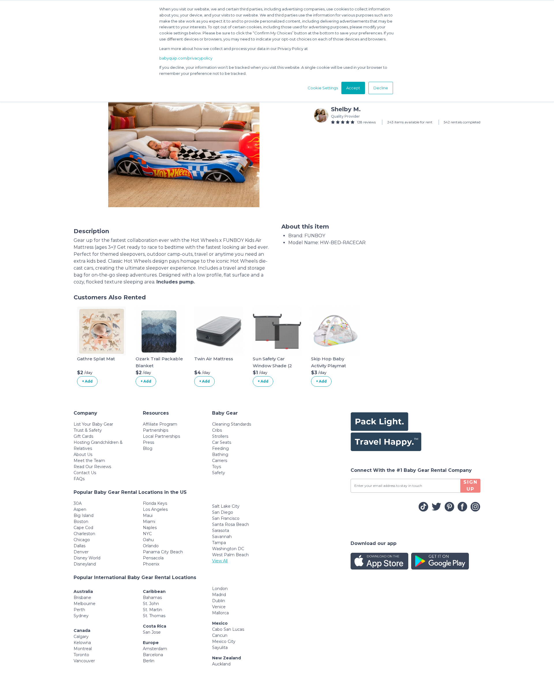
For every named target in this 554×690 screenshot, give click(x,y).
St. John (151, 603)
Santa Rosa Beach (230, 524)
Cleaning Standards (231, 424)
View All (220, 560)
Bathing (220, 454)
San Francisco (225, 518)
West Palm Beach (230, 554)
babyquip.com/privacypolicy (185, 58)
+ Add (87, 381)
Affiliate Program (160, 424)
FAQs (79, 478)
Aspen (80, 509)
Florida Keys (155, 503)
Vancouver (84, 660)
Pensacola (153, 558)
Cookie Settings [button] (323, 88)
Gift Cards (83, 436)
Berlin (148, 660)
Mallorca (220, 612)
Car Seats (221, 442)
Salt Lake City (225, 506)
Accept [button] (353, 88)
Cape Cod (83, 527)
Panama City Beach (163, 551)
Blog (147, 448)
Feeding (220, 448)
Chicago (82, 539)
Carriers (219, 460)
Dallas (79, 545)
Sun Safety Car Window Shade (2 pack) (272, 365)
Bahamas (152, 597)
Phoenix (151, 564)
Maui (148, 515)
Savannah (222, 536)
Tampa (219, 542)
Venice (219, 606)
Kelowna (82, 642)
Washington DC (228, 548)
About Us (83, 454)
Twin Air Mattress (213, 358)
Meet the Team (89, 460)
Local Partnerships (161, 436)
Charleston (84, 533)
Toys (216, 466)
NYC (147, 533)
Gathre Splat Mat (96, 358)
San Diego (222, 512)
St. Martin (152, 609)
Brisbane (82, 597)
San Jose (152, 632)
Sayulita (220, 647)
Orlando (151, 545)
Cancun (219, 635)
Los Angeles (155, 509)
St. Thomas (154, 615)
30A (78, 503)
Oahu (148, 539)
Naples (150, 527)
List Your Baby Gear (93, 424)
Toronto (81, 654)
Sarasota (220, 530)
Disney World (87, 558)
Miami (149, 521)
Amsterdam (155, 648)
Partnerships (155, 430)
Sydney (81, 615)
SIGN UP (470, 485)
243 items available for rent (410, 122)
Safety (218, 472)
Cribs (217, 430)
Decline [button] (380, 88)
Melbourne (85, 603)
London (220, 588)
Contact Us (85, 472)
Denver (81, 551)
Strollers (220, 436)
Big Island (83, 515)
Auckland (221, 664)
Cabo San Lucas (228, 629)
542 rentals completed (462, 122)
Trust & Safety (88, 430)
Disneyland (85, 564)
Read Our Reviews (92, 466)
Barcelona (153, 654)
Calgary (81, 636)
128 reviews (366, 122)
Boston (81, 521)
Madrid (219, 594)
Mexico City (223, 641)
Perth (79, 609)
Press (148, 442)
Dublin (218, 600)
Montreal (83, 648)
